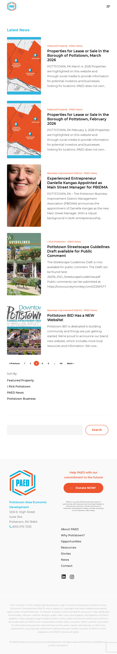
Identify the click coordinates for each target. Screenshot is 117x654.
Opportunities (71, 541)
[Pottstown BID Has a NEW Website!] (24, 328)
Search (97, 430)
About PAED (70, 529)
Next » (70, 363)
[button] (108, 6)
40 (61, 363)
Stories (66, 553)
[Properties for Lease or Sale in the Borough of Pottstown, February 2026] (24, 129)
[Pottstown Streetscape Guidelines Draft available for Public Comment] (24, 264)
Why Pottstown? (73, 535)
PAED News (75, 46)
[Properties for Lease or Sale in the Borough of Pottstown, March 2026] (24, 66)
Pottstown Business (21, 398)
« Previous (14, 363)
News (65, 559)
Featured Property (57, 46)
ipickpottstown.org (53, 605)
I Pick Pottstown (56, 241)
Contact (67, 566)
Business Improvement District (64, 173)
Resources (68, 547)
